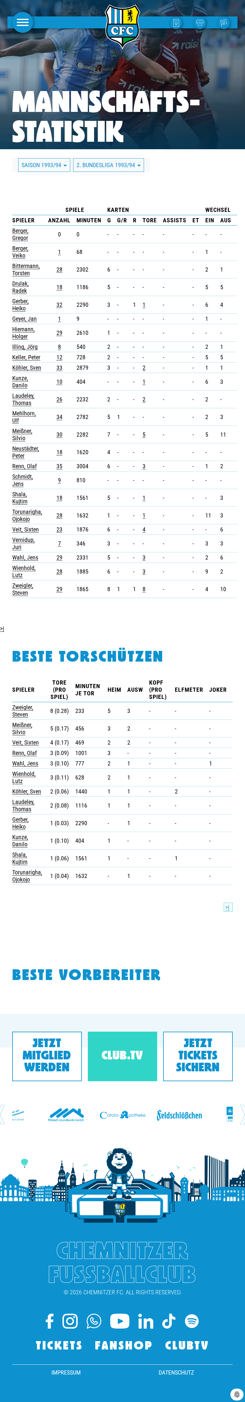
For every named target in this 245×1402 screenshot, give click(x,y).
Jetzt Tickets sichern (198, 1056)
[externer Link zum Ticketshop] (177, 22)
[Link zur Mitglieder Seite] (225, 22)
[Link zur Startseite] (122, 46)
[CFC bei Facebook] (49, 1321)
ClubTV (187, 1346)
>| (2, 628)
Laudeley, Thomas (23, 399)
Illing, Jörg (25, 346)
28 (59, 269)
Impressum (66, 1372)
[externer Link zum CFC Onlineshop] (201, 22)
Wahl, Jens (25, 557)
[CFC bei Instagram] (69, 1321)
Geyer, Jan (24, 318)
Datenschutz (176, 1372)
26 (59, 399)
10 (59, 381)
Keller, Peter (26, 357)
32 (59, 304)
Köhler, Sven (26, 367)
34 (59, 416)
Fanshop (124, 1346)
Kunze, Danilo (20, 382)
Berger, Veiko (20, 252)
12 (59, 357)
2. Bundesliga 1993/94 (106, 165)
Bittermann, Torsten (26, 269)
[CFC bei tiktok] (168, 1321)
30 (59, 434)
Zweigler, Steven (22, 589)
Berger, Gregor (20, 234)
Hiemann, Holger (23, 333)
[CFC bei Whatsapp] (94, 1321)
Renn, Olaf (24, 466)
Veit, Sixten (25, 529)
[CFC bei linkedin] (145, 1321)
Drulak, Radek (20, 287)
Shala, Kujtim (19, 498)
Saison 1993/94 (42, 165)
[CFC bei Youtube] (120, 1321)
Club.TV (122, 1056)
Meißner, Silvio (22, 434)
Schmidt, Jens (22, 480)
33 (59, 367)
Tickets (59, 1346)
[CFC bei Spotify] (191, 1321)
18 (59, 287)
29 (59, 332)
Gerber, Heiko (20, 305)
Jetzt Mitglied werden (47, 1056)
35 (59, 466)
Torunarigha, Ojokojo (27, 515)
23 (59, 529)
